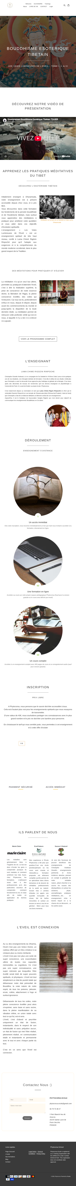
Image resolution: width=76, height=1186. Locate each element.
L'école (7, 1154)
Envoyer (27, 1118)
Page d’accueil (10, 1151)
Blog (6, 1159)
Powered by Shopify (66, 1176)
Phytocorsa (58, 1176)
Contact (7, 1162)
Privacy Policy (41, 1153)
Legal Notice (32, 1151)
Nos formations (10, 1156)
